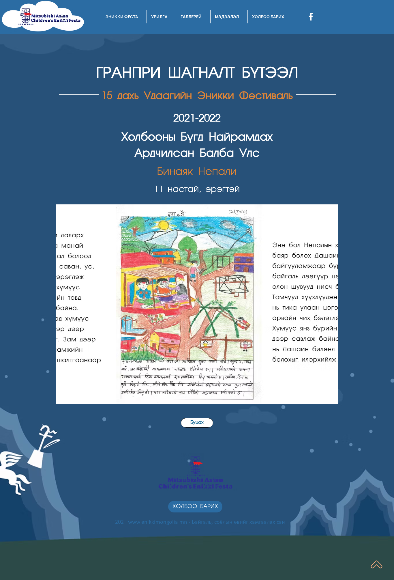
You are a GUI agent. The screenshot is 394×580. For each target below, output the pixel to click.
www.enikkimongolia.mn (157, 522)
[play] (326, 399)
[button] (197, 304)
